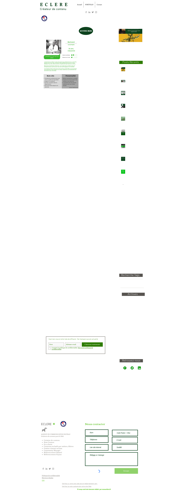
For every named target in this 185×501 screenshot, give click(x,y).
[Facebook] (86, 12)
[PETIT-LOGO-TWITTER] (132, 368)
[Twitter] (92, 12)
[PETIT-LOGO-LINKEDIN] (139, 368)
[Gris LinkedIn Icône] (89, 12)
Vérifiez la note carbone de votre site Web (76, 486)
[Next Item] (139, 35)
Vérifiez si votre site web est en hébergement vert (80, 484)
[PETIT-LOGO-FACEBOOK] (125, 368)
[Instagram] (96, 12)
